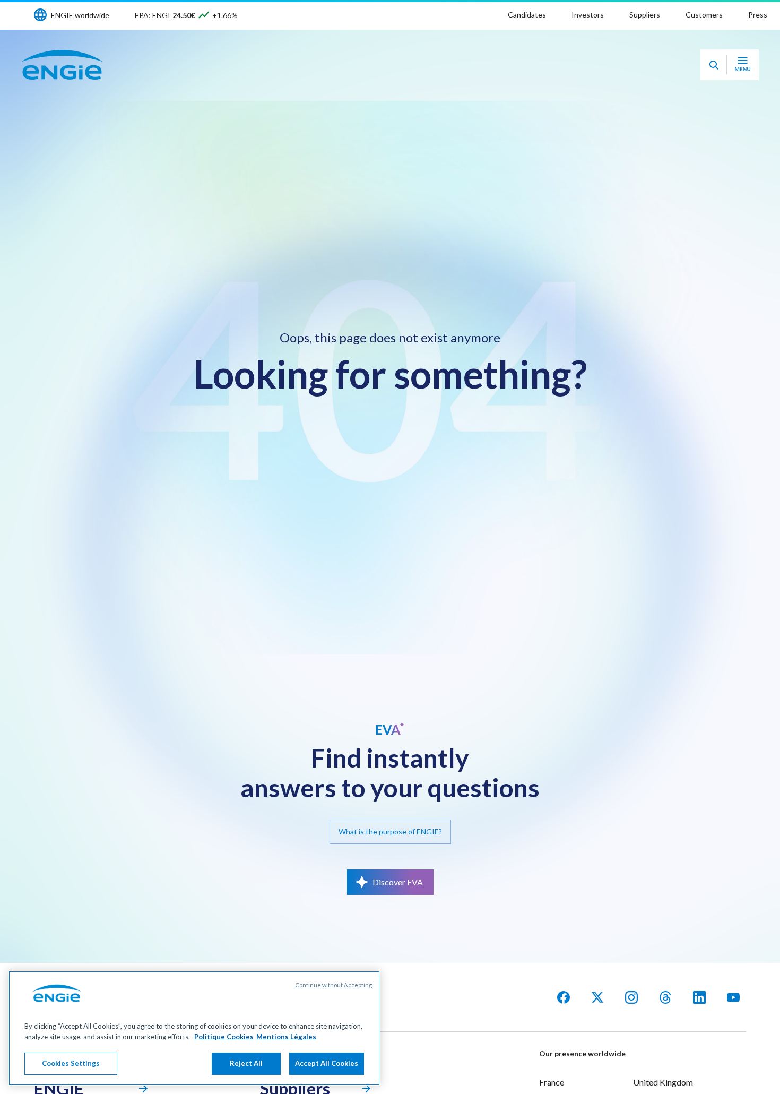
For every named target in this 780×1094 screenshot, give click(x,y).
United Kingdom (663, 1082)
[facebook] (563, 997)
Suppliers (644, 14)
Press (757, 14)
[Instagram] (631, 997)
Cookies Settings (71, 1063)
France (551, 1082)
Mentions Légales (286, 1036)
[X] (597, 997)
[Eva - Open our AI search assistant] (713, 64)
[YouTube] (733, 997)
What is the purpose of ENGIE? (390, 831)
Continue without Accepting (333, 984)
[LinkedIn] (699, 997)
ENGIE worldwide (80, 15)
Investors (587, 14)
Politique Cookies (224, 1036)
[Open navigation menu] (742, 64)
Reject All (246, 1063)
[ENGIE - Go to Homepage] (62, 65)
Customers (704, 14)
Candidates (527, 14)
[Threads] (665, 997)
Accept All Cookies (326, 1063)
